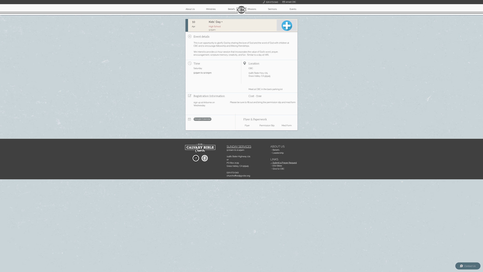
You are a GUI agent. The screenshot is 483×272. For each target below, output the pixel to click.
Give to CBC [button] (278, 168)
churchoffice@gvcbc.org (238, 175)
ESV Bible (277, 165)
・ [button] (271, 168)
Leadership (278, 153)
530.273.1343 (233, 172)
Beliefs (276, 150)
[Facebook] (204, 158)
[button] (210, 9)
